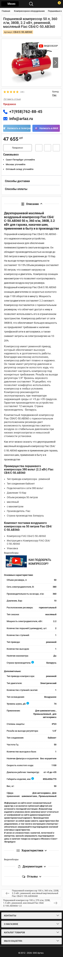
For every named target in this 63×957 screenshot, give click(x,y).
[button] (55, 62)
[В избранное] (47, 147)
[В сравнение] (56, 147)
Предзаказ (17, 148)
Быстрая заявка (38, 147)
